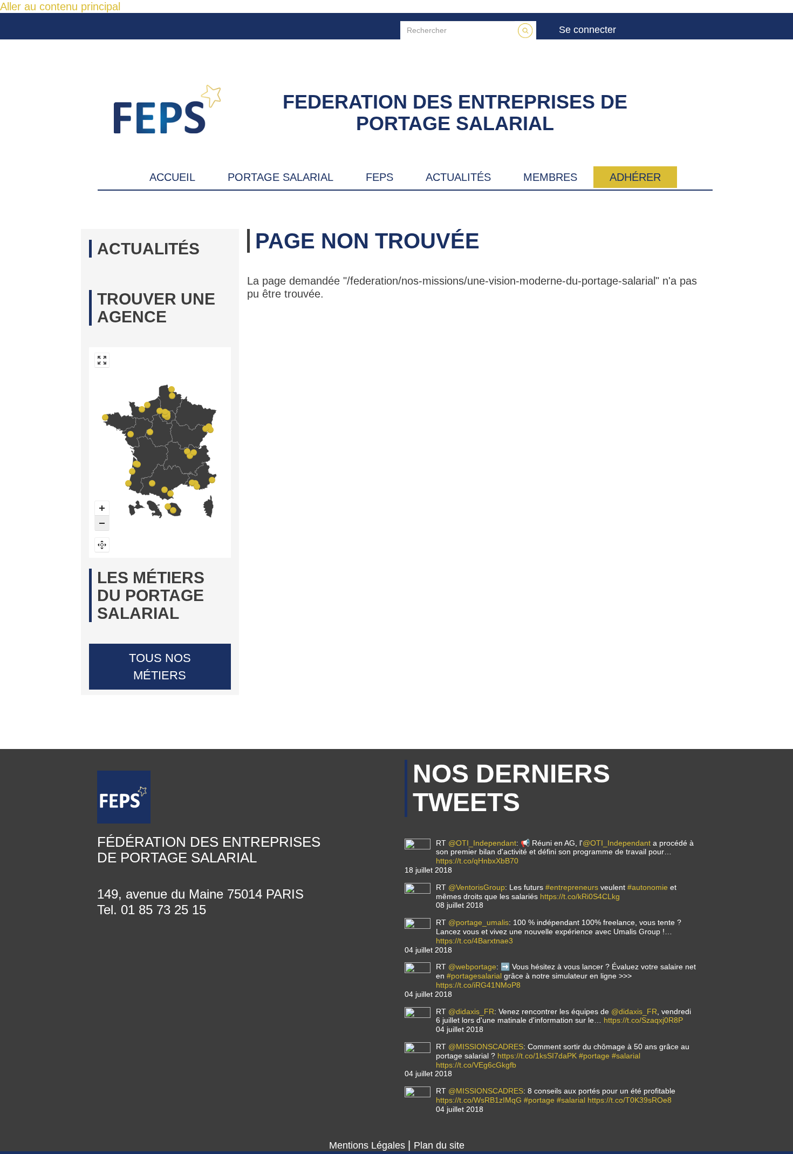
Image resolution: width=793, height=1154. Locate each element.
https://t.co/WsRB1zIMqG (479, 1100)
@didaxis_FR (471, 1011)
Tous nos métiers (160, 666)
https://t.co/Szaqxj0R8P (643, 1020)
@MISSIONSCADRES (485, 1046)
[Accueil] (181, 109)
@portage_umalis (478, 922)
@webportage (472, 966)
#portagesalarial (474, 975)
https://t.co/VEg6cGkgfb (476, 1065)
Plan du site (439, 1145)
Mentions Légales (368, 1145)
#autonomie (647, 887)
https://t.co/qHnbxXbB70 (477, 860)
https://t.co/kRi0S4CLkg (580, 896)
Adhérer (635, 177)
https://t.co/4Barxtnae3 (474, 940)
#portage (594, 1055)
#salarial (626, 1055)
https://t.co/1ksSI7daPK (537, 1055)
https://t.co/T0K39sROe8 (629, 1100)
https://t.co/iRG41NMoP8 (478, 985)
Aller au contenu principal (60, 6)
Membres (550, 177)
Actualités (458, 177)
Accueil (172, 177)
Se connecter (587, 29)
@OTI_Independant (482, 843)
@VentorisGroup (476, 887)
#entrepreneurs (571, 887)
